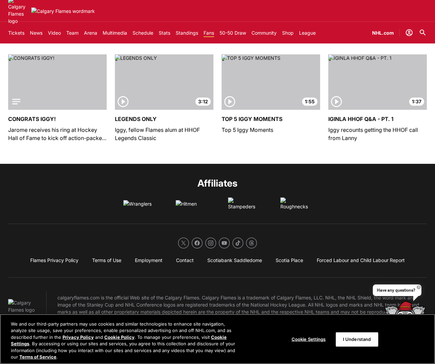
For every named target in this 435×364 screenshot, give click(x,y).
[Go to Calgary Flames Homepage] (63, 11)
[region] (217, 339)
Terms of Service (37, 357)
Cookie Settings (309, 339)
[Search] (423, 33)
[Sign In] (409, 33)
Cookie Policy (119, 337)
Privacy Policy (78, 337)
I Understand (357, 339)
